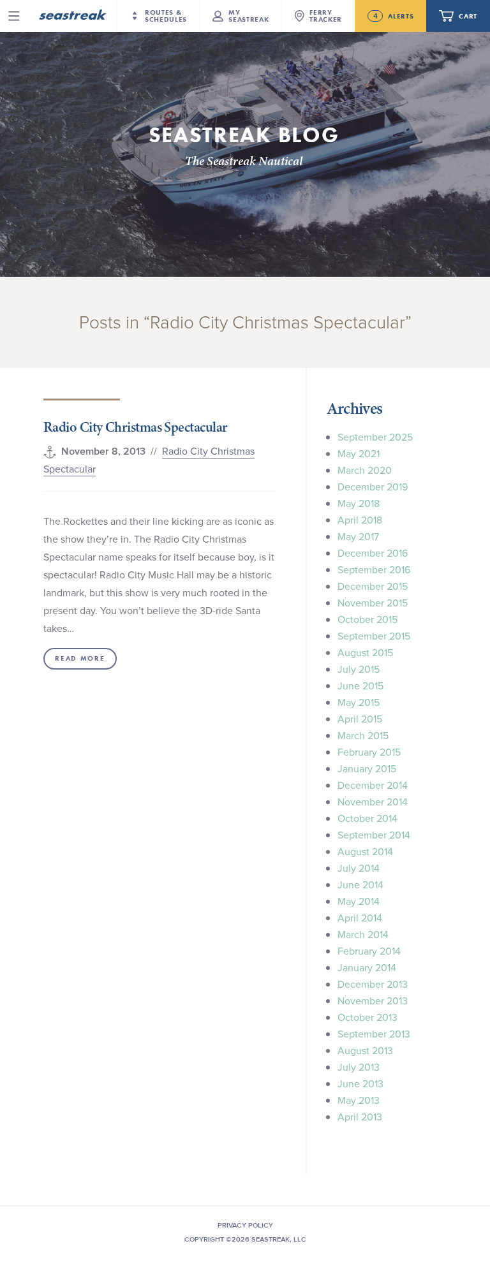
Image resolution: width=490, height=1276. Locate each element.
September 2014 (374, 835)
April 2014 (360, 918)
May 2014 (359, 901)
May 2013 (359, 1100)
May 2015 (359, 702)
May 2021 (359, 453)
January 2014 (367, 967)
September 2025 (375, 437)
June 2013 (360, 1083)
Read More (80, 658)
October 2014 (367, 818)
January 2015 (367, 768)
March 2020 (365, 470)
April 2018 (360, 520)
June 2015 (360, 685)
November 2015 (373, 603)
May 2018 (359, 503)
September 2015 (374, 636)
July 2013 (359, 1067)
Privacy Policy (245, 1225)
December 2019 (373, 487)
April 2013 (360, 1117)
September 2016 (374, 569)
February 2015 (369, 752)
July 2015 (359, 669)
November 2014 (373, 802)
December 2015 (373, 586)
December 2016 (373, 553)
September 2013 (374, 1034)
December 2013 (373, 984)
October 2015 (367, 619)
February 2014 (369, 951)
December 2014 (373, 785)
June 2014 (360, 884)
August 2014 (365, 851)
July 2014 (359, 868)
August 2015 (365, 652)
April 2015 (360, 719)
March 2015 (363, 735)
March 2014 (363, 934)
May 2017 (358, 536)
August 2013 (365, 1050)
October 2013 (367, 1017)
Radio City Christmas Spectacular (135, 427)
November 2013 (373, 1001)
